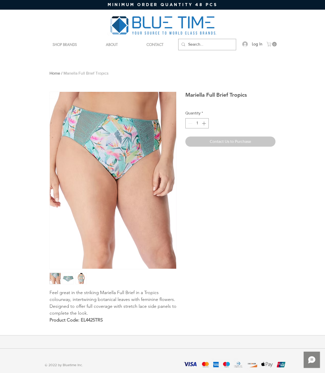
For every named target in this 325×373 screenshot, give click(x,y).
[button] (272, 44)
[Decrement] (189, 123)
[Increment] (204, 123)
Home (55, 73)
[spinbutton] (197, 123)
